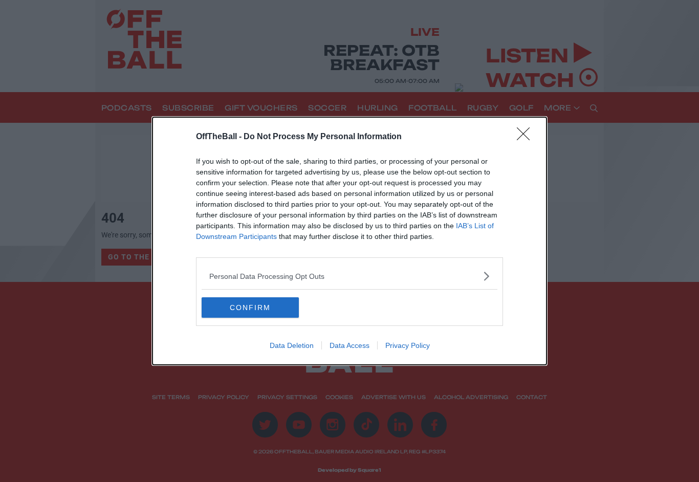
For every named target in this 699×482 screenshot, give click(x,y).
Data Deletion (292, 345)
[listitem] (349, 276)
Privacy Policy (407, 345)
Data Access (349, 345)
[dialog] (349, 241)
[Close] (526, 137)
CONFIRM (250, 307)
